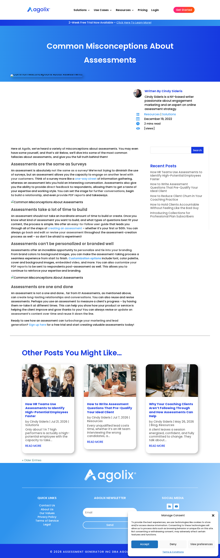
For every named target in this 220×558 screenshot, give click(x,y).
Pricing (142, 10)
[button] (213, 515)
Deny (173, 544)
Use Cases (101, 10)
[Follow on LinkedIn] (169, 506)
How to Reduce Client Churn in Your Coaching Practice (176, 197)
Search (197, 150)
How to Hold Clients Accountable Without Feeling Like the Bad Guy (174, 206)
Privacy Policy (47, 517)
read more (33, 446)
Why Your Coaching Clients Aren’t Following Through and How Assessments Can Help (171, 410)
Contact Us (47, 505)
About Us (47, 509)
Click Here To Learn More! (133, 23)
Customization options (85, 258)
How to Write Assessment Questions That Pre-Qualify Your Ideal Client (174, 187)
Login (155, 10)
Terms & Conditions (173, 551)
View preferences (201, 544)
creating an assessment (65, 228)
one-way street (86, 179)
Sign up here (37, 325)
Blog (154, 425)
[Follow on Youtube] (176, 506)
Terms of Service (47, 521)
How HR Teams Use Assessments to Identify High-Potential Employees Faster (176, 175)
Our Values (47, 513)
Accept (144, 544)
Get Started (184, 10)
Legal (47, 524)
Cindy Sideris (172, 91)
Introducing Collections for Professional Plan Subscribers (172, 214)
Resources (123, 10)
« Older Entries (31, 460)
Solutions (80, 10)
